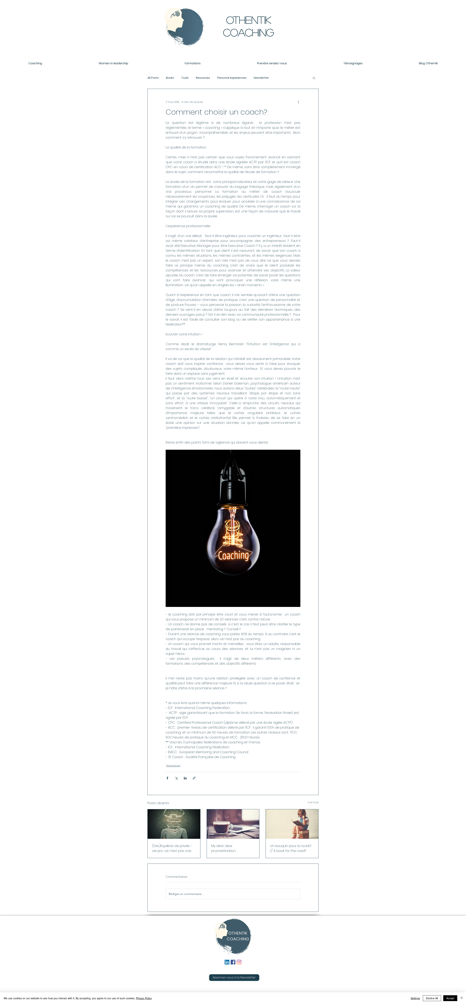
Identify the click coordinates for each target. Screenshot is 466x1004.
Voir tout (313, 802)
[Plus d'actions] (298, 102)
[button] (314, 77)
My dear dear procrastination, (223, 848)
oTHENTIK (248, 20)
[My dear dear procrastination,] (233, 824)
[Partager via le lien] (194, 778)
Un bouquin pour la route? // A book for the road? (290, 848)
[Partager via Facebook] (167, 778)
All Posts (153, 77)
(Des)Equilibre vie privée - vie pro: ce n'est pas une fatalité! (172, 848)
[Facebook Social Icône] (233, 962)
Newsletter (261, 77)
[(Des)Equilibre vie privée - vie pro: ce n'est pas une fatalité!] (174, 824)
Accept (450, 998)
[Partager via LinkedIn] (185, 778)
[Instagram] (239, 962)
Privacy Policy (144, 998)
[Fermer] (461, 998)
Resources (203, 77)
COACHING (248, 32)
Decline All (432, 998)
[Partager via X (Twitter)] (176, 778)
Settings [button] (415, 998)
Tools (185, 77)
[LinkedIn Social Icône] (227, 962)
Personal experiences (231, 77)
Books (170, 77)
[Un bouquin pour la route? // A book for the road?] (292, 824)
